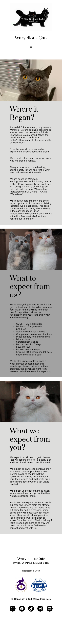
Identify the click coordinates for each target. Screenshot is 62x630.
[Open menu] (31, 47)
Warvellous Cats (31, 38)
